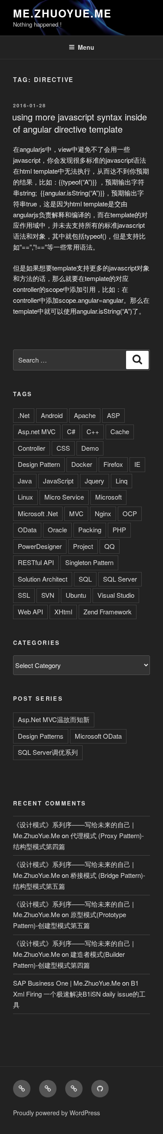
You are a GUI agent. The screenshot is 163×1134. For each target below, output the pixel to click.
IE (137, 464)
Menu (86, 47)
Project (83, 546)
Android (52, 415)
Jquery (94, 480)
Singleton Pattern (89, 562)
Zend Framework (107, 611)
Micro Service (64, 496)
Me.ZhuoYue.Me (62, 13)
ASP (113, 415)
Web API (30, 611)
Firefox (113, 464)
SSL (24, 595)
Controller (31, 447)
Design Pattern (39, 464)
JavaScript (58, 480)
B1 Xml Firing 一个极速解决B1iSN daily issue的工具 (79, 993)
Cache (119, 431)
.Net (24, 415)
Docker (81, 464)
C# (71, 431)
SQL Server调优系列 (48, 752)
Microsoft (108, 496)
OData (27, 529)
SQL (85, 578)
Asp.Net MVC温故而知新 (54, 719)
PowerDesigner (40, 546)
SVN (47, 595)
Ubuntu (76, 595)
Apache (85, 415)
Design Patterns (40, 735)
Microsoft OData (98, 735)
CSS (63, 447)
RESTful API (36, 562)
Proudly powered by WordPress (56, 1112)
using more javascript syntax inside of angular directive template (79, 122)
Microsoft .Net (38, 513)
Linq (121, 480)
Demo (90, 447)
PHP (119, 529)
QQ (109, 546)
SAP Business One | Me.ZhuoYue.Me (66, 982)
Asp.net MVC (37, 431)
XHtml (63, 611)
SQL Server (120, 578)
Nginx (103, 513)
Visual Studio (115, 595)
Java (25, 480)
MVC (76, 513)
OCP (130, 513)
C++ (92, 431)
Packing (89, 529)
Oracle (57, 529)
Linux (25, 496)
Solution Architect (42, 578)
